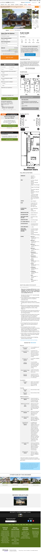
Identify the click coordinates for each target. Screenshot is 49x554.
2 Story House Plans (15, 543)
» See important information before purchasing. (28, 340)
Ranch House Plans (5, 539)
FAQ (24, 524)
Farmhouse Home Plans (5, 535)
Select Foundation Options (6, 38)
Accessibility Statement (34, 550)
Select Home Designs (25, 533)
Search (10, 524)
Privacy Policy (19, 7)
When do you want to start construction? (8, 71)
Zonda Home (35, 536)
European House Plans (5, 534)
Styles (13, 524)
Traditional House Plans (5, 540)
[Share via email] (26, 68)
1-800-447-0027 (13, 53)
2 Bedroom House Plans (15, 531)
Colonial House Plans (5, 531)
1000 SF (15, 541)
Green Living (25, 531)
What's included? (3, 34)
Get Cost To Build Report (9, 125)
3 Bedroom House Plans (15, 532)
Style (6, 4)
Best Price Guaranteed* (13, 49)
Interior (12, 4)
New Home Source (35, 531)
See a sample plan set (24, 287)
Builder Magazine (35, 533)
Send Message (9, 98)
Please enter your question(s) (6, 87)
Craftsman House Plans (5, 533)
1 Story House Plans (15, 542)
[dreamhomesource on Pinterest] (33, 521)
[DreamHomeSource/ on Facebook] (28, 521)
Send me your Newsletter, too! (8, 95)
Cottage (26, 34)
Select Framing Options (5, 41)
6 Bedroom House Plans (15, 535)
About (27, 524)
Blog (21, 524)
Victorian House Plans (5, 542)
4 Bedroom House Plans (15, 533)
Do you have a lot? (4, 74)
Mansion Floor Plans (15, 540)
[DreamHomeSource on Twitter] (31, 521)
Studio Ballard (25, 535)
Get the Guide (9, 139)
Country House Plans (5, 532)
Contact (30, 524)
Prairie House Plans (5, 538)
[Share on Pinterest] (34, 68)
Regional (21, 4)
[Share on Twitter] (32, 68)
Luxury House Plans (15, 539)
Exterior (17, 4)
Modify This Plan (30, 54)
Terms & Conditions (13, 7)
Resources (17, 524)
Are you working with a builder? (7, 78)
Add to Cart (9, 57)
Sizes (9, 4)
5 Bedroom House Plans (15, 534)
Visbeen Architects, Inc (25, 536)
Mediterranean (5, 536)
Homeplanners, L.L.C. (25, 532)
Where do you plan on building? (7, 81)
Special (25, 4)
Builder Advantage (35, 532)
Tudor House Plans (5, 541)
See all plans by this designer (20, 489)
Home (21, 34)
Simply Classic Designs (25, 534)
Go (39, 2)
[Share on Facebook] (30, 68)
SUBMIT (36, 6)
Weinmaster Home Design (25, 538)
